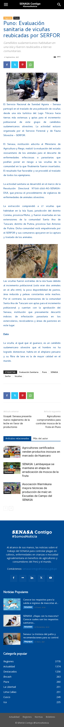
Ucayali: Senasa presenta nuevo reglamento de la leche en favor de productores (17, 422)
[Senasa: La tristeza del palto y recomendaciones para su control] (11, 639)
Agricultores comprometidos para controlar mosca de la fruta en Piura (48, 422)
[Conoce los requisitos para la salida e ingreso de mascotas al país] (11, 604)
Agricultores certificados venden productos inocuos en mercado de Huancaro (41, 451)
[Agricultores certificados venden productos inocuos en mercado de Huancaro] (11, 452)
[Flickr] (22, 578)
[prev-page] (5, 508)
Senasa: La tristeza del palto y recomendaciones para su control (41, 636)
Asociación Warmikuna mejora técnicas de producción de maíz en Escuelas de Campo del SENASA (37, 491)
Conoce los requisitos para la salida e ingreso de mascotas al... (40, 601)
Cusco (6, 456)
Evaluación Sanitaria (28, 372)
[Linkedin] (32, 578)
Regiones (7, 18)
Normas (39, 716)
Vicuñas (18, 376)
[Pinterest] (22, 64)
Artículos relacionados (17, 439)
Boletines (50, 716)
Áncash (7, 492)
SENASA (54, 372)
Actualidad (28, 607)
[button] (5, 4)
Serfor (8, 376)
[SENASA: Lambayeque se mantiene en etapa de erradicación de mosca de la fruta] (11, 468)
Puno (16, 18)
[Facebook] (6, 64)
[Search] (59, 4)
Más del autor (40, 439)
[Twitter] (14, 64)
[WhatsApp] (30, 64)
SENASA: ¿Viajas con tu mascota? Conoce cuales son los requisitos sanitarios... (41, 619)
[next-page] (11, 508)
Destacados (8, 472)
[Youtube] (50, 578)
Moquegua (28, 641)
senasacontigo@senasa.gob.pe (40, 568)
